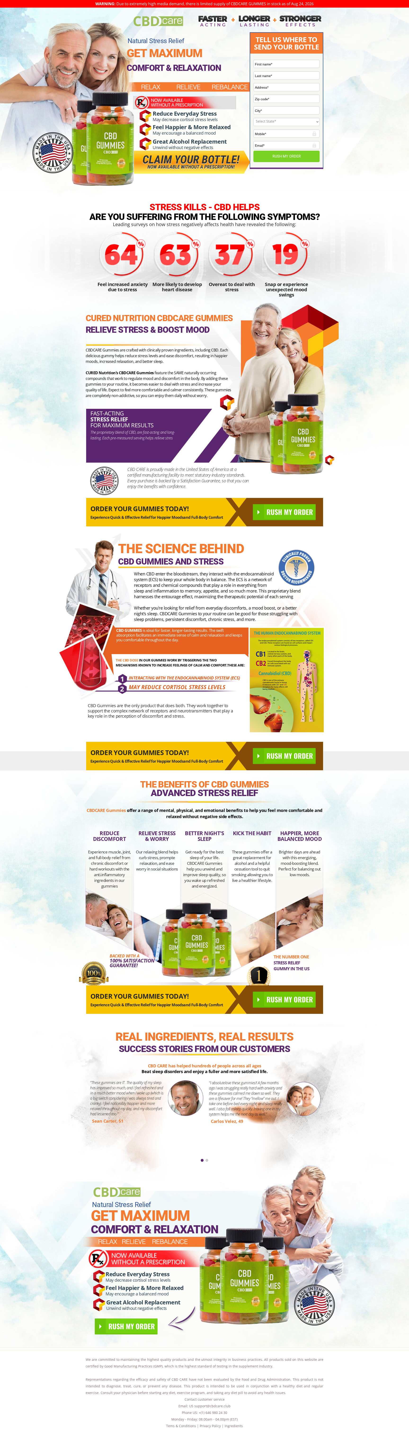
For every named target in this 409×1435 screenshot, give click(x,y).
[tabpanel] (204, 1117)
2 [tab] (206, 1160)
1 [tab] (202, 1160)
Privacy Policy (210, 1426)
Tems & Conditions (181, 1426)
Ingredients (234, 1426)
